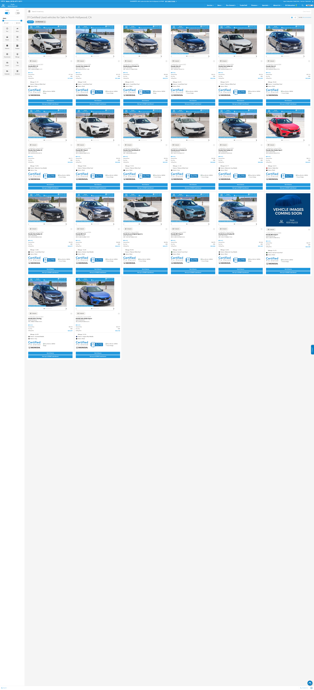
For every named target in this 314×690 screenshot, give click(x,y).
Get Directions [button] (170, 1)
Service (209, 5)
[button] (302, 5)
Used (17, 10)
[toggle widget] (309, 683)
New (219, 5)
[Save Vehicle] (71, 61)
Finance (254, 5)
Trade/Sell (243, 5)
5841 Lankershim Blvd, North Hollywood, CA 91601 (151, 1)
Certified (7, 10)
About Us (276, 5)
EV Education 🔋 (291, 5)
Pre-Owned (230, 5)
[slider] (3, 20)
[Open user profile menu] (312, 1)
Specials (265, 5)
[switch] (7, 11)
